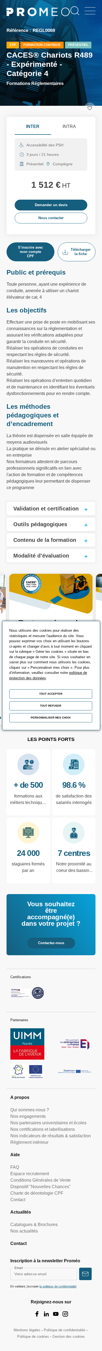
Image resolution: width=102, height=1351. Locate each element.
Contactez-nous (51, 943)
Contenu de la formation (44, 540)
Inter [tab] (32, 126)
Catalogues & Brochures (34, 1224)
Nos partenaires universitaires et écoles (48, 1123)
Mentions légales (27, 1330)
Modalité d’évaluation (41, 556)
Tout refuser (50, 705)
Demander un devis (51, 205)
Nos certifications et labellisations (42, 1129)
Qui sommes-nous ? (29, 1110)
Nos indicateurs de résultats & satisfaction (50, 1135)
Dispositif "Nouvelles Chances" (40, 1186)
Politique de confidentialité (64, 1330)
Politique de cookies (33, 1336)
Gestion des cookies (68, 1336)
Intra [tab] (69, 126)
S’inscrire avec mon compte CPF (30, 251)
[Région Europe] (27, 1071)
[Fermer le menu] (90, 10)
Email (18, 1268)
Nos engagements (28, 1116)
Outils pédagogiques (40, 524)
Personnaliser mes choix (51, 717)
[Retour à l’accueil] (38, 13)
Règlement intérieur (29, 1142)
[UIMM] (27, 1044)
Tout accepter (50, 693)
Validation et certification (46, 509)
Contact (17, 1199)
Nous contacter (51, 218)
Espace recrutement (29, 1173)
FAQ (14, 1167)
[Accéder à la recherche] (74, 10)
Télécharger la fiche (81, 252)
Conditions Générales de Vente (40, 1180)
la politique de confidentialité (57, 1286)
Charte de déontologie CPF (36, 1193)
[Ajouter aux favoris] (89, 108)
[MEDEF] (75, 1044)
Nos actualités (24, 1231)
